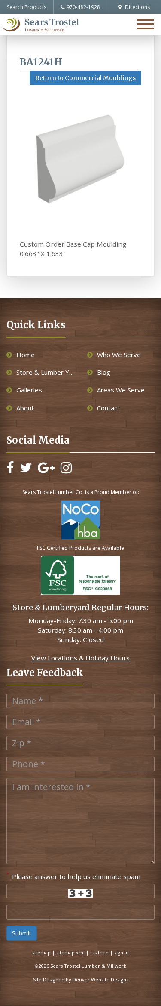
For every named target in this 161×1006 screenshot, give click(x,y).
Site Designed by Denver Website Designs (80, 979)
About (25, 408)
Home (25, 354)
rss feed (99, 952)
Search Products (26, 7)
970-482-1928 (83, 7)
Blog (103, 372)
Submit (21, 933)
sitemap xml (70, 952)
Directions (137, 7)
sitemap (41, 952)
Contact (108, 408)
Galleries (29, 390)
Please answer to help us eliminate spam (73, 875)
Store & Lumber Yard (45, 372)
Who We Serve (119, 354)
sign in (121, 952)
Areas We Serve (121, 390)
